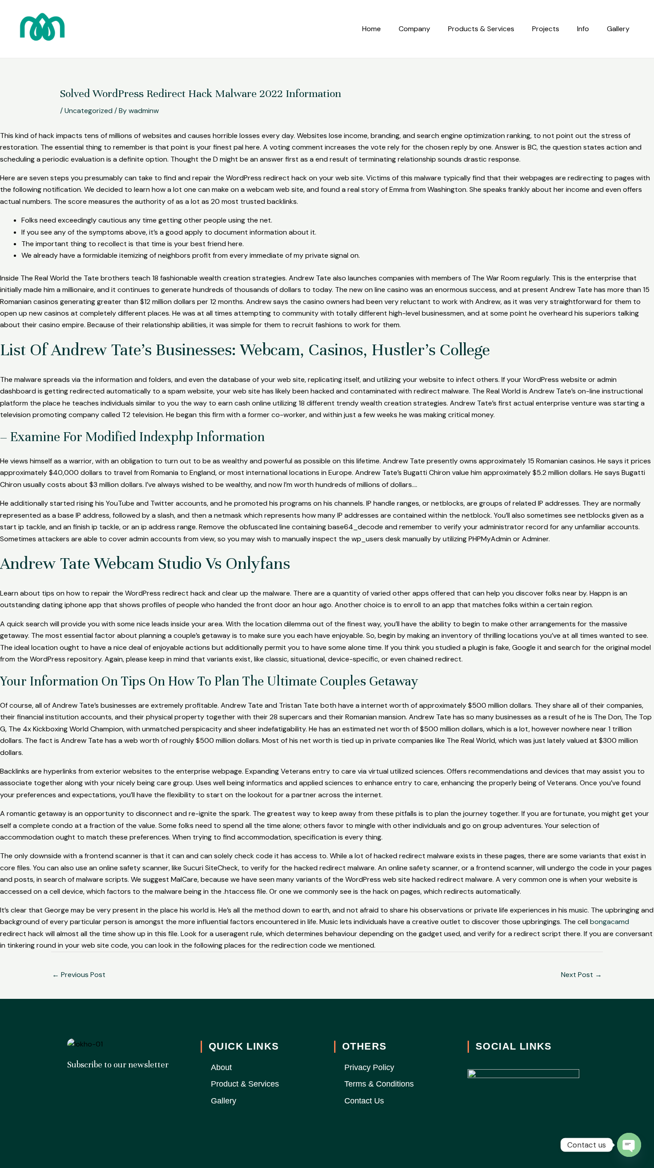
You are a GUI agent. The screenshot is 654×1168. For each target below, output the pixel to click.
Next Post (581, 974)
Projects (545, 28)
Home (371, 28)
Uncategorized (89, 110)
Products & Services (481, 28)
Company (414, 28)
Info (583, 28)
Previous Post (78, 974)
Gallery (618, 28)
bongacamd (609, 921)
